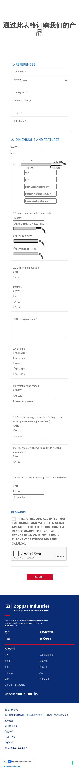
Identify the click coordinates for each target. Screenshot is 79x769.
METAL (20, 390)
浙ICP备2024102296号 (16, 747)
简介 (7, 632)
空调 (7, 667)
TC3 (18, 301)
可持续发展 (46, 632)
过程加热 (9, 673)
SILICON (20, 374)
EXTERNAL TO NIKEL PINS (30, 223)
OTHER (20, 401)
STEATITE (21, 353)
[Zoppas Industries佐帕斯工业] (19, 7)
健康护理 (43, 661)
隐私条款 (9, 742)
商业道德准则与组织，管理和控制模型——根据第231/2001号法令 (37, 715)
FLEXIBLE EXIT (24, 236)
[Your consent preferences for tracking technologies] (72, 762)
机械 (41, 673)
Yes (18, 277)
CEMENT (20, 358)
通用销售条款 (11, 726)
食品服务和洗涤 (46, 655)
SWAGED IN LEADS (26, 249)
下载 (7, 639)
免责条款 (9, 731)
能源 (7, 679)
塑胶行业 (43, 667)
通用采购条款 (11, 709)
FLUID (19, 395)
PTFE (19, 363)
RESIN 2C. (21, 369)
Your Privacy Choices (21, 761)
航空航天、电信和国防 (15, 685)
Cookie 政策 (10, 737)
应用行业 (10, 649)
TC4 (18, 307)
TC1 (18, 291)
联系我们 (45, 639)
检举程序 (9, 720)
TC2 (18, 296)
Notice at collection (11, 766)
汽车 (7, 655)
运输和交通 (44, 679)
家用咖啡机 (10, 661)
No (17, 272)
